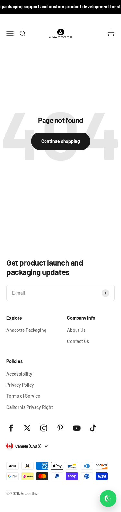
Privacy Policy (20, 385)
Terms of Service (23, 396)
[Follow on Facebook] (10, 428)
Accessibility (19, 374)
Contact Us (78, 341)
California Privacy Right (29, 407)
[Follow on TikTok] (93, 428)
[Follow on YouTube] (76, 428)
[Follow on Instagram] (43, 428)
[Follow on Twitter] (27, 428)
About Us (76, 330)
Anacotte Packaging (26, 330)
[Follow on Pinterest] (60, 428)
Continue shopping (60, 141)
